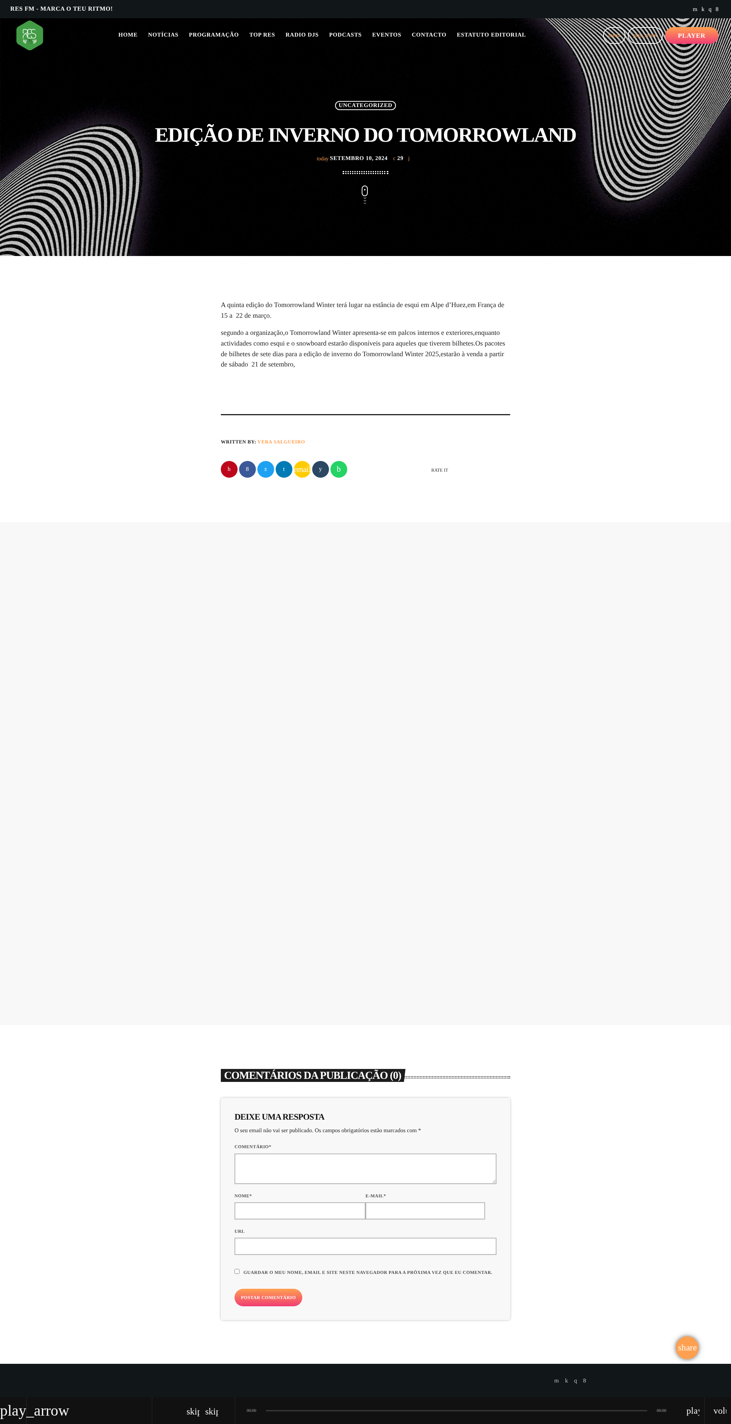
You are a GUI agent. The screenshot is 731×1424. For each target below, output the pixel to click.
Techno (350, 616)
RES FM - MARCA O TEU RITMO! (61, 9)
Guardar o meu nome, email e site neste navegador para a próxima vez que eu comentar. (368, 1272)
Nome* (243, 1195)
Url (240, 1231)
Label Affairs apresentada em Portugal (419, 832)
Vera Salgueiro (281, 442)
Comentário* (253, 1146)
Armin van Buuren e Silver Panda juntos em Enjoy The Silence (284, 832)
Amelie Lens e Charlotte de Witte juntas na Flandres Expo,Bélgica (410, 646)
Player (691, 35)
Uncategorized (366, 105)
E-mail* (376, 1195)
